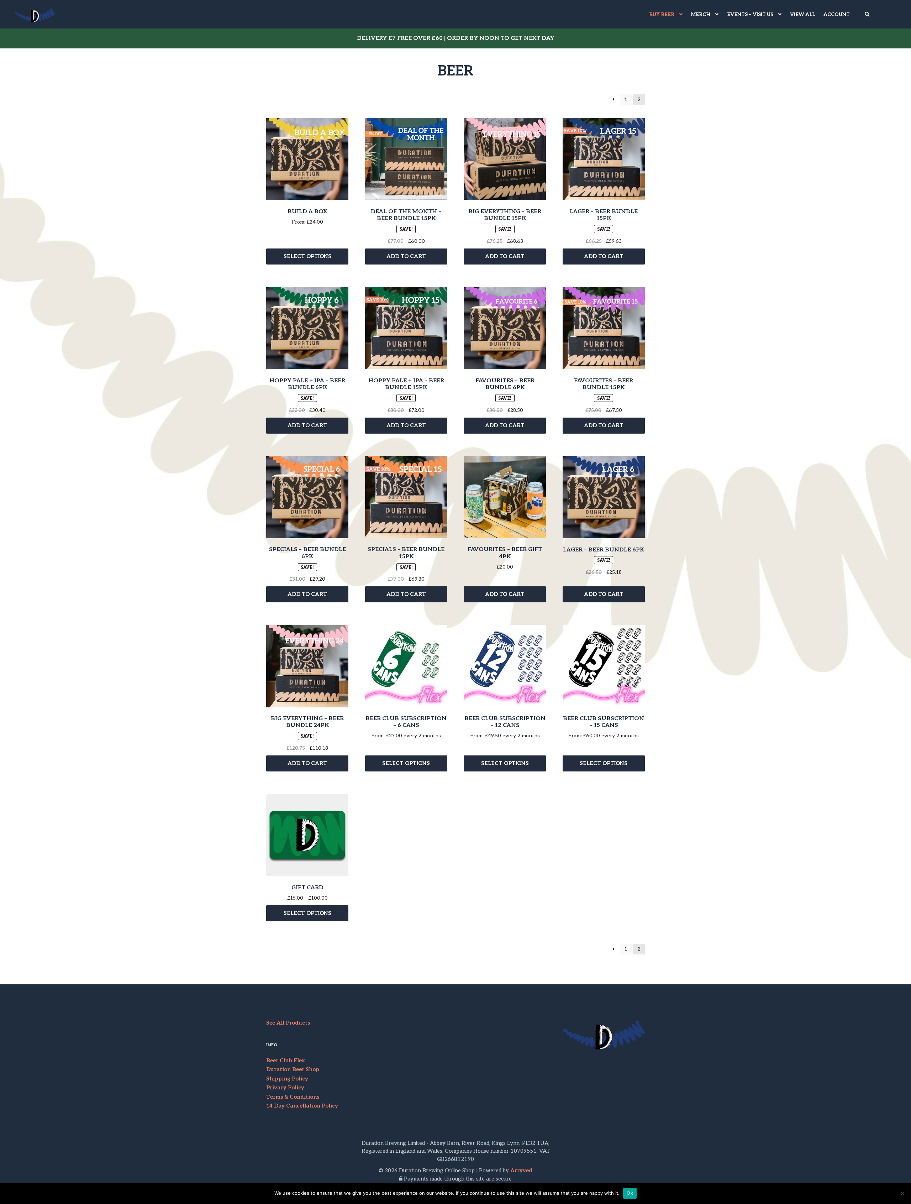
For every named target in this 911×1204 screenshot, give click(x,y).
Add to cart (406, 256)
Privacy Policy (285, 1087)
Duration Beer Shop (292, 1069)
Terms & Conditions (292, 1097)
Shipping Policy (287, 1078)
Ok (630, 1193)
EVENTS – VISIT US (750, 14)
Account (836, 14)
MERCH (700, 14)
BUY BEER (661, 14)
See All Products (288, 1023)
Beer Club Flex (285, 1060)
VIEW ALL (802, 14)
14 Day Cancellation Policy (302, 1106)
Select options (307, 256)
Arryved (521, 1170)
